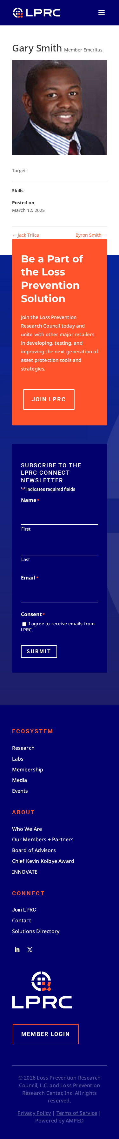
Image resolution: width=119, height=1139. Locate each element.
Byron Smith (91, 235)
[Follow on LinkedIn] (17, 950)
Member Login (45, 1034)
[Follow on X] (30, 950)
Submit (39, 651)
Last (25, 559)
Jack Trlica (25, 235)
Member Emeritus (83, 50)
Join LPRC (49, 399)
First (26, 529)
